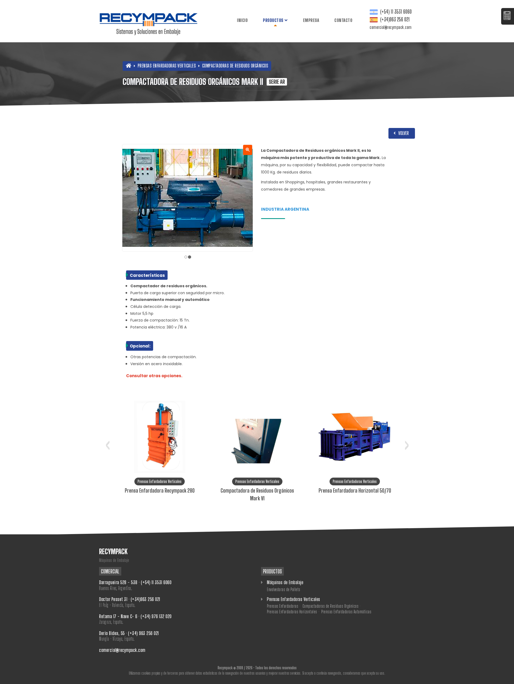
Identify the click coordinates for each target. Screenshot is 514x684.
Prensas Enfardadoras (282, 606)
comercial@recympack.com (391, 27)
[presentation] (107, 443)
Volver (403, 133)
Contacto (343, 20)
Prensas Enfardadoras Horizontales (292, 611)
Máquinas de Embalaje (285, 582)
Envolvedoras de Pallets (283, 589)
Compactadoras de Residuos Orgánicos (235, 66)
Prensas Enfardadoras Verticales (167, 66)
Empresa (311, 20)
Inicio (242, 20)
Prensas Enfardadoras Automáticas (346, 611)
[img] (187, 197)
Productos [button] (274, 20)
